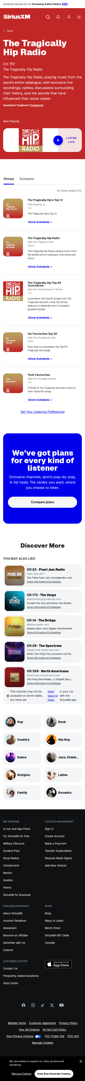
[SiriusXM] (16, 17)
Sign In (49, 829)
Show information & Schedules (44, 581)
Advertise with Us (14, 942)
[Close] (81, 1061)
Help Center (10, 983)
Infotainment (11, 865)
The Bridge (47, 620)
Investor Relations (14, 920)
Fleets (7, 887)
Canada (50, 942)
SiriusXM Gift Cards (57, 935)
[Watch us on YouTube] (61, 1006)
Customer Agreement (42, 1023)
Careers (8, 950)
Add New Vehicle (55, 865)
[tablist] (42, 179)
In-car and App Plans (16, 829)
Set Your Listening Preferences (43, 412)
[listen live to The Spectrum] (15, 652)
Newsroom (10, 928)
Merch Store (52, 928)
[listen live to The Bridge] (15, 626)
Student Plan (11, 851)
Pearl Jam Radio (52, 569)
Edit (65, 4)
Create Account (54, 836)
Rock (10, 31)
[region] (42, 1068)
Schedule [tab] (27, 179)
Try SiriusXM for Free (16, 836)
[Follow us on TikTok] (42, 1006)
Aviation (8, 880)
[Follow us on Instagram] (33, 1006)
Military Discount (13, 843)
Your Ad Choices (29, 1029)
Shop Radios (11, 858)
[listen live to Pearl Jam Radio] (15, 576)
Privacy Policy (68, 1023)
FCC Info (73, 1036)
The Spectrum (50, 646)
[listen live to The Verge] (15, 601)
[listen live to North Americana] (15, 677)
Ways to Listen (54, 920)
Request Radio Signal (58, 858)
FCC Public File (54, 1036)
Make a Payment (55, 843)
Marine (7, 873)
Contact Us (36, 105)
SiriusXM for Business (17, 895)
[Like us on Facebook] (23, 1006)
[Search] (47, 17)
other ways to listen (53, 696)
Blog (48, 913)
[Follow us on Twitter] (52, 1006)
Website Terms (17, 1023)
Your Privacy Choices (19, 1036)
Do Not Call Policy (54, 1029)
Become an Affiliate (15, 935)
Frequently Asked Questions (21, 976)
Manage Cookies (42, 1042)
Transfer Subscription (58, 851)
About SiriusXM (12, 913)
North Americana (55, 671)
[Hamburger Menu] (79, 17)
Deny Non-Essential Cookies (54, 1073)
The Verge (48, 595)
